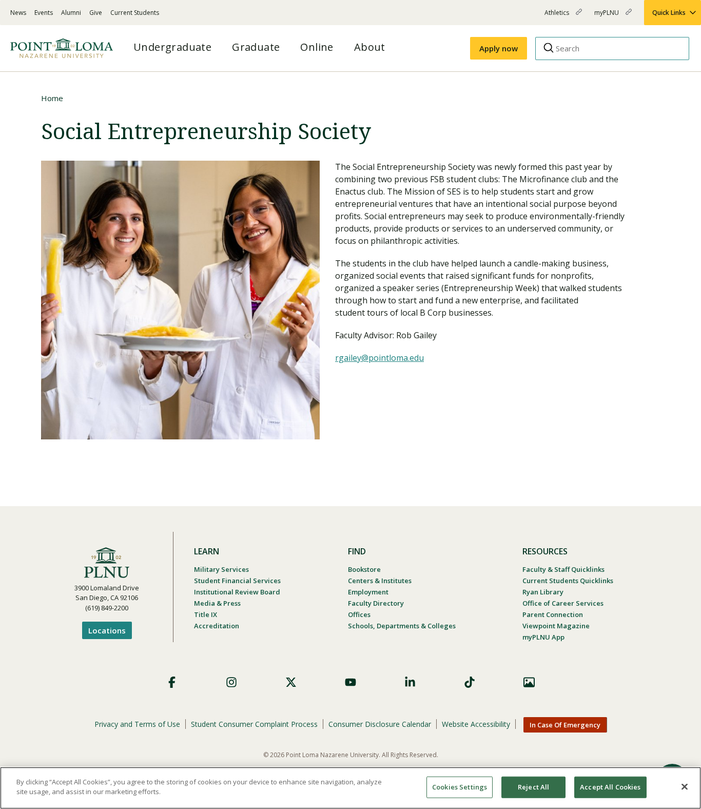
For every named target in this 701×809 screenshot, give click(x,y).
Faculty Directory (376, 603)
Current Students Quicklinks (567, 580)
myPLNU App (543, 637)
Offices (359, 614)
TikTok (469, 682)
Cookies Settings (459, 787)
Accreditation (216, 625)
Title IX (205, 614)
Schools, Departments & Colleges (402, 625)
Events (43, 12)
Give (95, 12)
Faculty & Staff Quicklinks (563, 569)
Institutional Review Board (237, 591)
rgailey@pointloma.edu (379, 357)
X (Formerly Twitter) (291, 682)
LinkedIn (410, 682)
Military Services (221, 569)
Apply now (498, 48)
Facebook (172, 682)
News (18, 12)
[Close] (684, 786)
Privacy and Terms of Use (137, 724)
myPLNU (607, 16)
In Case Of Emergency (565, 724)
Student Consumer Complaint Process (254, 724)
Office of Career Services (562, 603)
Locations (107, 630)
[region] (350, 788)
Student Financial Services (237, 580)
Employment (368, 591)
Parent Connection (552, 614)
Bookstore (364, 569)
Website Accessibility (476, 724)
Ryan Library (542, 591)
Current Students (134, 12)
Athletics (557, 16)
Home (52, 98)
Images (529, 682)
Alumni (71, 12)
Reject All (533, 787)
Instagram (231, 682)
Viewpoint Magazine (556, 625)
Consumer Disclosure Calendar (379, 724)
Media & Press (217, 603)
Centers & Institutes (380, 580)
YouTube (350, 682)
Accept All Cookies (610, 787)
